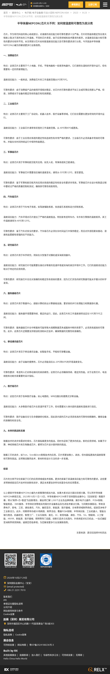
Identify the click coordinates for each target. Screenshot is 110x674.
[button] (75, 4)
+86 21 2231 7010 (16, 590)
